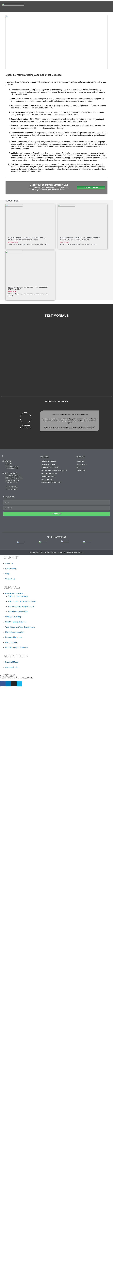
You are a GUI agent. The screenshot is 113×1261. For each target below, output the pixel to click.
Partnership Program (48, 461)
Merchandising (46, 479)
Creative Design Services (50, 467)
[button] (2, 421)
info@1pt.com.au (9, 674)
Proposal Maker (11, 662)
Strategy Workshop (48, 464)
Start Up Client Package (18, 596)
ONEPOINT (12, 557)
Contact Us (81, 470)
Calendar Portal (11, 667)
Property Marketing (48, 476)
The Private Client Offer (18, 611)
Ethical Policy (78, 552)
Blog (78, 467)
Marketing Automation (49, 473)
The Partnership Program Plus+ (21, 606)
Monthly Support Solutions (51, 482)
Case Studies (81, 464)
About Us (80, 461)
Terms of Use (68, 552)
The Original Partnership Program (22, 601)
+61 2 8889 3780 (9, 676)
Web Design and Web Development (54, 470)
